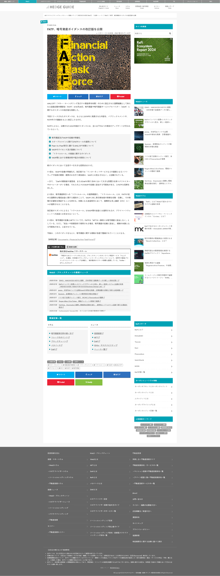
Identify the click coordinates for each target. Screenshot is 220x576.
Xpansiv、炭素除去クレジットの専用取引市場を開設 (77, 294)
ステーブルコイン (55, 365)
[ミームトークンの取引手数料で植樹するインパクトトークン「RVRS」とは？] (138, 279)
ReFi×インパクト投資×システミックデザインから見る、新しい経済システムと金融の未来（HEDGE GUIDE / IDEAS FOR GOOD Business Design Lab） (91, 285)
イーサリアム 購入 (140, 427)
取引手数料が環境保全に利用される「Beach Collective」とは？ (158, 239)
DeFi (53, 349)
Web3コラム (54, 465)
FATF (68, 368)
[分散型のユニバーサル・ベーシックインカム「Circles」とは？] (138, 217)
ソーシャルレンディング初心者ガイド (104, 527)
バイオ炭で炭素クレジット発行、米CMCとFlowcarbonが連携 (80, 298)
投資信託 (137, 1)
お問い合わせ (138, 499)
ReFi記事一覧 (140, 372)
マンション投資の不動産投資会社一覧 (148, 471)
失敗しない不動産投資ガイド (144, 459)
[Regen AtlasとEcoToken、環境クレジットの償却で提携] (138, 172)
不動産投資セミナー (57, 532)
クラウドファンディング (58, 514)
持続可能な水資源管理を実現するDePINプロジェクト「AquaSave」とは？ (158, 252)
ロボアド (46, 1)
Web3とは (94, 459)
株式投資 (155, 1)
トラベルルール (100, 365)
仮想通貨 (98, 333)
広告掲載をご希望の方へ (142, 511)
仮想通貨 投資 (141, 430)
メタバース (55, 345)
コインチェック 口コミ (147, 433)
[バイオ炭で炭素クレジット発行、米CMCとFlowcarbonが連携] (138, 160)
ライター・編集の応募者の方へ (145, 505)
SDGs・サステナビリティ (104, 345)
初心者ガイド (104, 7)
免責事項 (136, 535)
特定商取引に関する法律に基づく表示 (147, 541)
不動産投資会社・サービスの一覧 (145, 465)
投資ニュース (79, 362)
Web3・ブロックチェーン (59, 496)
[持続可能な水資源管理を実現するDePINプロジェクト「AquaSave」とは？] (138, 254)
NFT (96, 337)
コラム (127, 7)
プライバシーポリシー (141, 529)
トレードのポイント (59, 337)
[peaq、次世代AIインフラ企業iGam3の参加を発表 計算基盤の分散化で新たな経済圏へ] (138, 135)
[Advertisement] (153, 81)
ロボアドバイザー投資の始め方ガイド (104, 505)
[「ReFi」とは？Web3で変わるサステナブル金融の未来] (138, 205)
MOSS (137, 366)
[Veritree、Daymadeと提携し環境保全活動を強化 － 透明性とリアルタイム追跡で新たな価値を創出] (138, 184)
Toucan (137, 342)
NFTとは (93, 465)
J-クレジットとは (141, 398)
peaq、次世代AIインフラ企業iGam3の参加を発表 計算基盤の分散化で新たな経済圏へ (90, 290)
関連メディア (169, 7)
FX (174, 1)
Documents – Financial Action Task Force (75, 239)
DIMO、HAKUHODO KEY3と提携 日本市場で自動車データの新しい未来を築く (88, 280)
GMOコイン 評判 (161, 433)
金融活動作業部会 (69, 365)
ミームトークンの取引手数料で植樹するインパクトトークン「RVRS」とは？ (159, 276)
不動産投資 (82, 1)
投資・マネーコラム (55, 459)
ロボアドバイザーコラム (58, 471)
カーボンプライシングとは (145, 405)
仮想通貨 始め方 (167, 427)
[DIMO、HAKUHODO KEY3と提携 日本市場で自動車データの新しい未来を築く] (138, 111)
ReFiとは (93, 477)
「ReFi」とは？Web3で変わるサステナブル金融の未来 (158, 203)
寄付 (211, 1)
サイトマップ (138, 523)
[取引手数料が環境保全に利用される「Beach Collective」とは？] (138, 242)
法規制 (69, 362)
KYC (61, 368)
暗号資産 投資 (151, 430)
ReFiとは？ (139, 330)
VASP (110, 365)
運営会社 (136, 517)
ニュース (117, 7)
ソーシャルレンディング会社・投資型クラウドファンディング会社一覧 (109, 534)
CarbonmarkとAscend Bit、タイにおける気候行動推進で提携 (81, 311)
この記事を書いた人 (57, 247)
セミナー (157, 7)
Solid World (139, 360)
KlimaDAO (139, 336)
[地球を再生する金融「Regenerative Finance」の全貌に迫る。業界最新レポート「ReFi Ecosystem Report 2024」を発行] (138, 266)
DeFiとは (93, 471)
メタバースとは (96, 483)
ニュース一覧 (99, 349)
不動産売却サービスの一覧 (144, 483)
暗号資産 (76, 368)
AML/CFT (119, 365)
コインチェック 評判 (164, 430)
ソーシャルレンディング (58, 508)
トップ (9, 1)
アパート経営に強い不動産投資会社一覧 (149, 477)
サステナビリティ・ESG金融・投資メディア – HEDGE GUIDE (142, 573)
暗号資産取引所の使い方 (61, 333)
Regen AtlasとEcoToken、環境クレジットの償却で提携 (79, 301)
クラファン (64, 1)
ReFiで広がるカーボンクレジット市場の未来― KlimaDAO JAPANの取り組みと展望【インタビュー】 (159, 227)
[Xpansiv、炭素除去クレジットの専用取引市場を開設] (138, 148)
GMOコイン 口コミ (153, 436)
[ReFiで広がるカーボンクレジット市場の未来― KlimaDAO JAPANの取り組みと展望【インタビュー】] (138, 230)
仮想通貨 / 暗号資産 (141, 7)
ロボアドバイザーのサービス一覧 (103, 511)
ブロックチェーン (58, 341)
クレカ (192, 1)
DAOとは (93, 489)
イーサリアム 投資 (154, 427)
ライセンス (53, 368)
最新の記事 (73, 247)
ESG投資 (119, 1)
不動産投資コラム (56, 483)
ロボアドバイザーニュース (59, 502)
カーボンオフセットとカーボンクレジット (151, 386)
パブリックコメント (85, 365)
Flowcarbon (139, 354)
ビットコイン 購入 (146, 424)
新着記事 (52, 362)
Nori (136, 348)
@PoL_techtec (65, 263)
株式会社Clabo (115, 568)
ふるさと (101, 1)
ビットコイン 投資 (160, 424)
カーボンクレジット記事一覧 (146, 411)
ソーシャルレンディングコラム (61, 477)
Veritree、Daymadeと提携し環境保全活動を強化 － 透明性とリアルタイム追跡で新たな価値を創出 (93, 306)
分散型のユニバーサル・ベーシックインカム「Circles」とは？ (158, 215)
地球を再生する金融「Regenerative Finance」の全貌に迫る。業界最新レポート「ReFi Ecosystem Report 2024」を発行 (159, 264)
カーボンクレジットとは (144, 392)
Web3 (61, 362)
